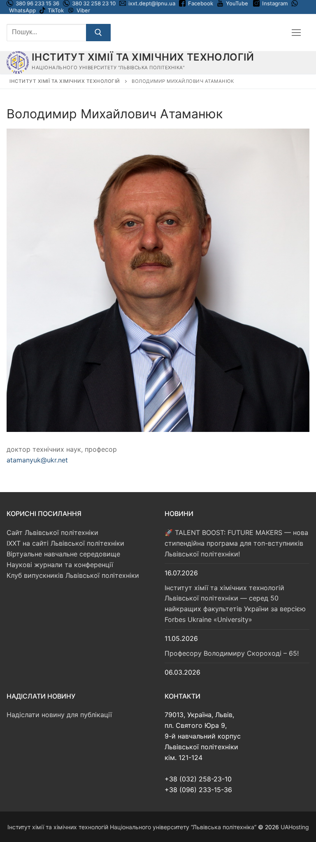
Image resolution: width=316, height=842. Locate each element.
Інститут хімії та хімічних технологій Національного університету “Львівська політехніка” (131, 826)
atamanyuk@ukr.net (37, 460)
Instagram (275, 3)
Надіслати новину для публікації (59, 715)
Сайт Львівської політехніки (52, 532)
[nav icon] (296, 32)
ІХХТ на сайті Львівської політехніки (65, 543)
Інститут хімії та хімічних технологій (143, 57)
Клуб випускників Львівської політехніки (73, 575)
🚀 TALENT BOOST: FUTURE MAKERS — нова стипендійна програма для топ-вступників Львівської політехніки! (236, 543)
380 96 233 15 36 (36, 3)
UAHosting (295, 826)
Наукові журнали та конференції (60, 565)
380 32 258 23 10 (93, 3)
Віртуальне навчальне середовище (63, 554)
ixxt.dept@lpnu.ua (151, 3)
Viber (83, 10)
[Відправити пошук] (98, 32)
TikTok (56, 10)
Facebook (200, 3)
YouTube (237, 3)
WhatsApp (22, 10)
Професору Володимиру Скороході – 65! (232, 653)
